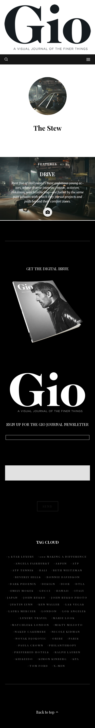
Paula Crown (30, 645)
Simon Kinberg (53, 659)
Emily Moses (22, 591)
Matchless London (30, 625)
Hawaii (62, 591)
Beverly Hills (28, 577)
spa (75, 659)
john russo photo (69, 597)
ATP (75, 563)
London (49, 611)
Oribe (57, 638)
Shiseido (24, 659)
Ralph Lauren (68, 652)
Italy (79, 591)
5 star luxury (21, 556)
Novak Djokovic (31, 638)
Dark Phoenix (23, 584)
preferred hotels (31, 652)
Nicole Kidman (66, 631)
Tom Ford (38, 666)
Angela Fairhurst (32, 563)
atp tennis (23, 570)
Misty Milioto (69, 625)
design (48, 584)
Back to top (45, 712)
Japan (12, 597)
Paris (74, 638)
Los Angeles (74, 611)
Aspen (61, 563)
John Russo (34, 597)
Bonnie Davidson (63, 577)
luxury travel (33, 618)
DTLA (80, 584)
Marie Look (64, 618)
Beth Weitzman (67, 570)
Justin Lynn (21, 604)
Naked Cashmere (30, 631)
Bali (43, 570)
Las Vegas (74, 604)
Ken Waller (49, 604)
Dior (65, 584)
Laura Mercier (22, 611)
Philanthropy (63, 645)
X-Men (59, 666)
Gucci (45, 591)
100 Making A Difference (63, 556)
